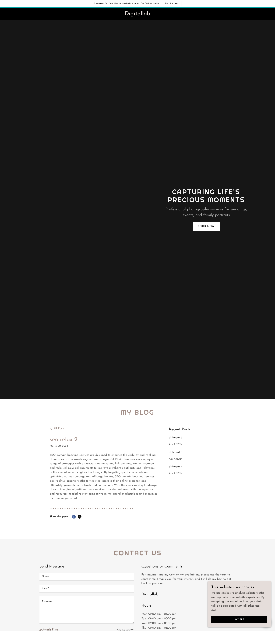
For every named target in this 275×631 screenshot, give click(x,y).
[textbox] (86, 577)
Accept (239, 619)
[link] (137, 14)
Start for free (171, 3)
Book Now (206, 226)
